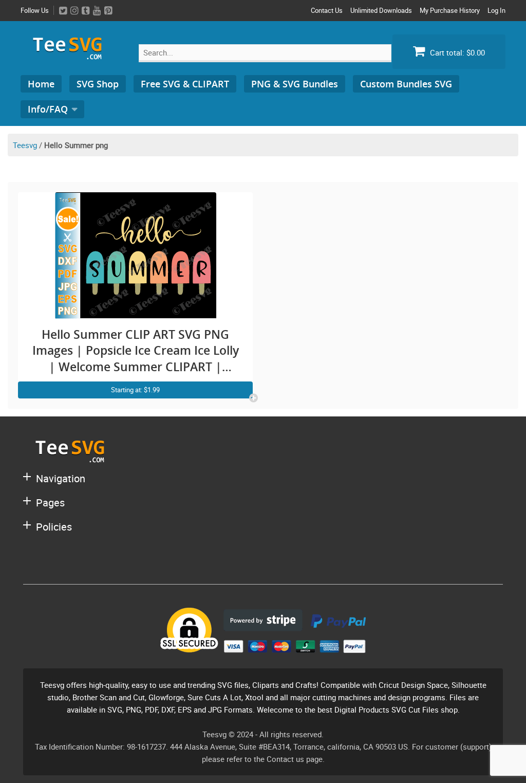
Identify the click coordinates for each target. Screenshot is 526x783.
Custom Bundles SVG (406, 84)
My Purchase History (450, 10)
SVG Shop (98, 84)
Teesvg (25, 145)
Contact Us (327, 10)
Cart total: (456, 52)
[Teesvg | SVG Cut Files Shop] (72, 55)
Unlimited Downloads (381, 10)
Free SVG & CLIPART (185, 84)
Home (41, 84)
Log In (496, 10)
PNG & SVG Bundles (294, 84)
